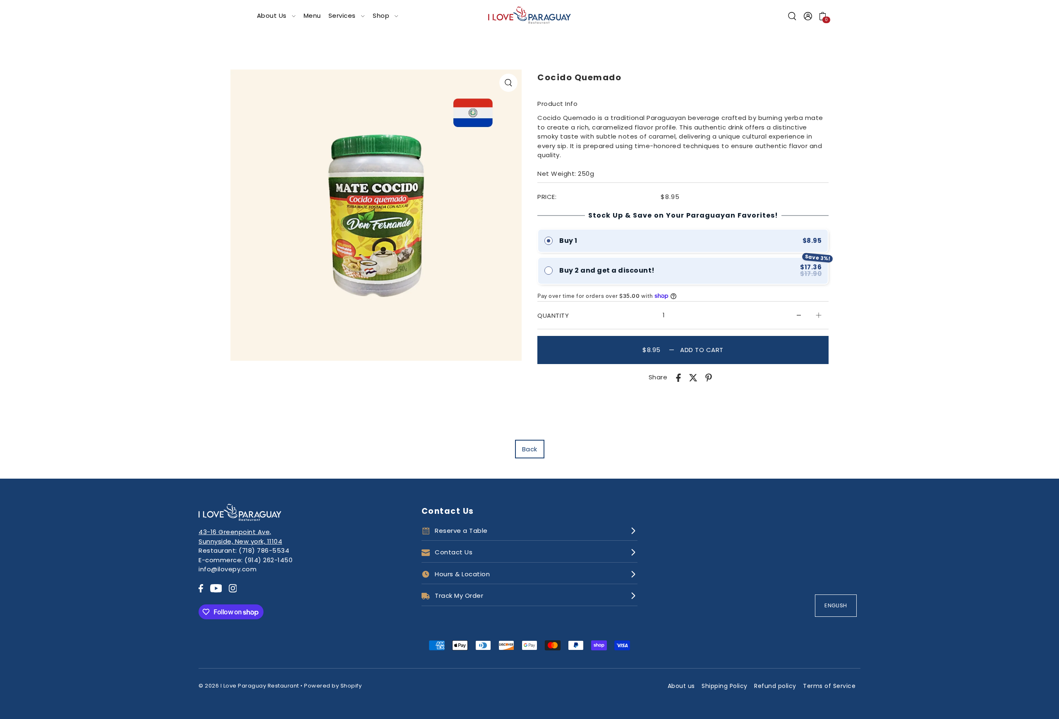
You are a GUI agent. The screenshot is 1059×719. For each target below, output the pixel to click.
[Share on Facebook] (678, 377)
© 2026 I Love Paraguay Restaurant (249, 686)
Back (529, 449)
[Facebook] (201, 588)
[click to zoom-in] (508, 83)
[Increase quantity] (819, 315)
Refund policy (775, 686)
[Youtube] (216, 588)
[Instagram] (233, 588)
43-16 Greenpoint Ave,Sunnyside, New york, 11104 (240, 536)
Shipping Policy (725, 686)
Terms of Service (829, 686)
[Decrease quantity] (799, 315)
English (835, 605)
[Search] (793, 15)
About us (681, 686)
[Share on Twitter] (693, 377)
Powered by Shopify (333, 686)
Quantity (553, 315)
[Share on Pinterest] (708, 377)
